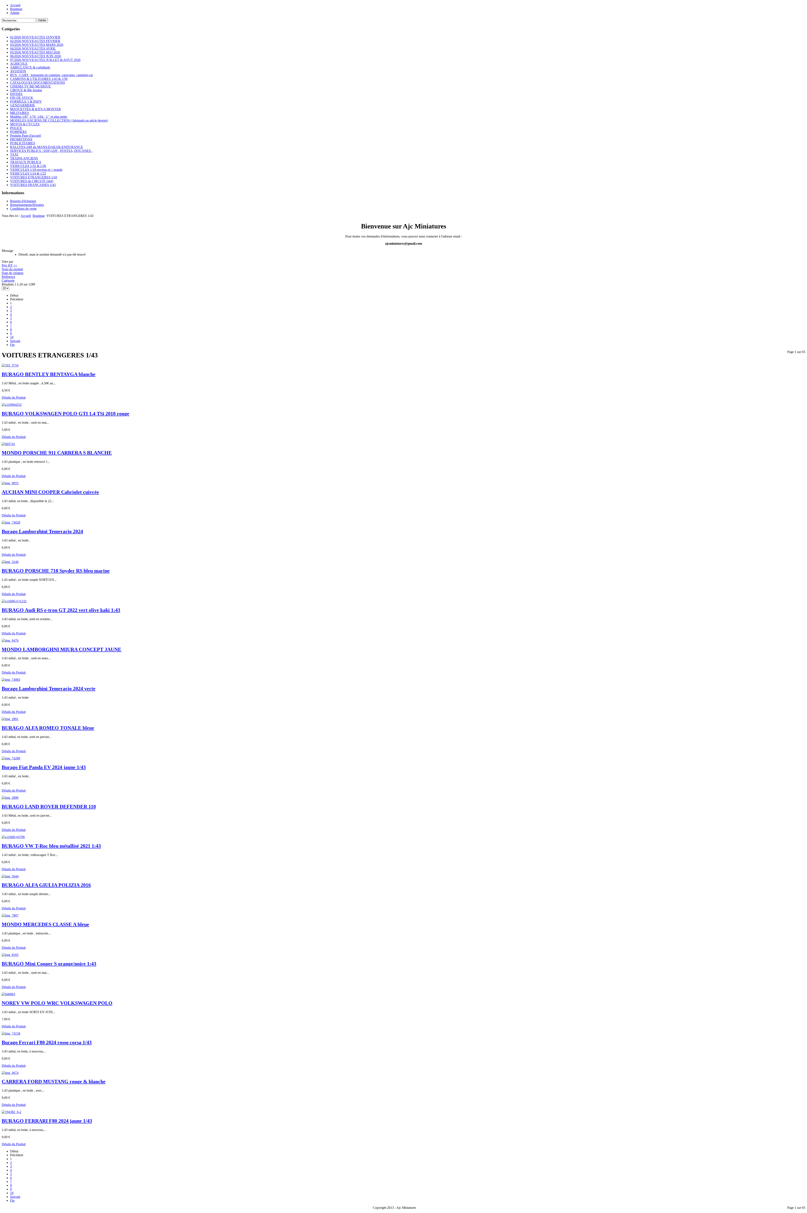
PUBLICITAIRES (22, 143)
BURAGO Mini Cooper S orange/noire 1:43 (49, 963)
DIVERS (16, 94)
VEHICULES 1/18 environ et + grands (36, 169)
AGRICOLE (19, 63)
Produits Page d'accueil (25, 135)
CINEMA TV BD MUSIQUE (30, 86)
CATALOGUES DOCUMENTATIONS (37, 82)
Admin (14, 13)
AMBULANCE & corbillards (30, 67)
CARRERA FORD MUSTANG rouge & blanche (53, 1081)
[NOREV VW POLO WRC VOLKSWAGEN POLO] (8, 994)
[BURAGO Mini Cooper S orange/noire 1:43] (10, 955)
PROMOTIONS (21, 139)
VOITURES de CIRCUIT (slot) (31, 181)
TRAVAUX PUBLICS (25, 162)
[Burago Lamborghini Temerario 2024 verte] (11, 679)
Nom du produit (12, 269)
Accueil (15, 5)
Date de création (12, 273)
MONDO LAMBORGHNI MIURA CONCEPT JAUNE (61, 649)
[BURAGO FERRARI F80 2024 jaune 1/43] (11, 1112)
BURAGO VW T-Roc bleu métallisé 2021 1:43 (51, 846)
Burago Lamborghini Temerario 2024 (42, 531)
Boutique (16, 9)
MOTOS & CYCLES (25, 124)
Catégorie (8, 280)
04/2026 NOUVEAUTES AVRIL (33, 48)
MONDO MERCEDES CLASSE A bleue (45, 924)
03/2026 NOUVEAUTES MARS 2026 (36, 44)
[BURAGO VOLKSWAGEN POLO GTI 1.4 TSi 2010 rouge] (12, 404)
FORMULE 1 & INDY (26, 101)
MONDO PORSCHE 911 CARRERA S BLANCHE (57, 452)
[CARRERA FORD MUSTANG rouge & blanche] (10, 1073)
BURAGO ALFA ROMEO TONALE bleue (48, 728)
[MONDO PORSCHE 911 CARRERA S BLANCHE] (8, 444)
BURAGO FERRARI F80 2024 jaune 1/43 (47, 1121)
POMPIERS (18, 132)
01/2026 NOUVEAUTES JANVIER (35, 37)
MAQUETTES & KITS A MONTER (35, 109)
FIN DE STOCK (21, 98)
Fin (12, 344)
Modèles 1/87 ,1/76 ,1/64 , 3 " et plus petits (38, 116)
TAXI (14, 154)
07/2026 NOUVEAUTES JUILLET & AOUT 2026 (45, 60)
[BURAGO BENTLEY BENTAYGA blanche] (10, 365)
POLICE (16, 128)
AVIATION (18, 71)
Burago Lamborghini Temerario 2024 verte (48, 688)
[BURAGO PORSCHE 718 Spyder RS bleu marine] (10, 562)
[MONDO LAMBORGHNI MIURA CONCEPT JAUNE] (10, 640)
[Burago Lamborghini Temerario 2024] (11, 522)
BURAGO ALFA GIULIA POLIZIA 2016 (46, 885)
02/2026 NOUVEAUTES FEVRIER (35, 41)
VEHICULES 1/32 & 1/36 (28, 166)
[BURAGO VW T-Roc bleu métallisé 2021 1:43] (13, 837)
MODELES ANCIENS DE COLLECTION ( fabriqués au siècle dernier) (59, 120)
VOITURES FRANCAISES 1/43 (33, 185)
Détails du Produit (14, 397)
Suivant (15, 341)
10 (11, 337)
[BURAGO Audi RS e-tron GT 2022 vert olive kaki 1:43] (14, 601)
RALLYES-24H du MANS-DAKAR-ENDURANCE (46, 147)
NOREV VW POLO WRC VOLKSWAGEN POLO (57, 1003)
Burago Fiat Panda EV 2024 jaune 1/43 (44, 767)
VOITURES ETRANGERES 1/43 (33, 177)
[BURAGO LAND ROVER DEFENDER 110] (10, 797)
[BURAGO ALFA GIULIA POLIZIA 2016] (10, 876)
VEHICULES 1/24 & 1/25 (28, 173)
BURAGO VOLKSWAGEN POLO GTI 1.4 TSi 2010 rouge (65, 413)
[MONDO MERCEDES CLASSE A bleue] (10, 915)
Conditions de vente (23, 208)
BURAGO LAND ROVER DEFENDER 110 (49, 806)
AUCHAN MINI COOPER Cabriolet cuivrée (50, 492)
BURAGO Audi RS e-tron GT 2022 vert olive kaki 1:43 (61, 610)
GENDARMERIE (22, 105)
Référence (8, 277)
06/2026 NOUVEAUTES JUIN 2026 (35, 56)
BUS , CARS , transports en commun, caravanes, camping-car (51, 75)
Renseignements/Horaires (27, 205)
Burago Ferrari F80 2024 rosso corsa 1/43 (47, 1042)
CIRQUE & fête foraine (26, 90)
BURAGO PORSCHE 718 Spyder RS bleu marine (56, 570)
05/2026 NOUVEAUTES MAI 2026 (35, 52)
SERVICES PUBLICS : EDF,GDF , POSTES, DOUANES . (51, 151)
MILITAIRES (19, 113)
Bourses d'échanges (23, 201)
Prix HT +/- (9, 265)
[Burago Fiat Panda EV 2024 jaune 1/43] (11, 758)
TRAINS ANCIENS (24, 158)
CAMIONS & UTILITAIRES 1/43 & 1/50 (38, 79)
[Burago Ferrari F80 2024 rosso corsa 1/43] (11, 1033)
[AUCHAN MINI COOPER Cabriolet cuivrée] (10, 483)
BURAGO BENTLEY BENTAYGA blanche (48, 374)
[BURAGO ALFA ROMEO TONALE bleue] (10, 719)
